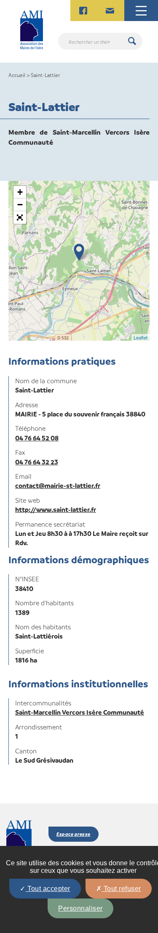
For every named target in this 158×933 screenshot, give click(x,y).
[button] (19, 217)
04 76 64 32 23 (36, 462)
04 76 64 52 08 (37, 438)
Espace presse (73, 834)
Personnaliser (80, 908)
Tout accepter (48, 888)
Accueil (16, 75)
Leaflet (140, 337)
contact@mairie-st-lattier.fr (57, 485)
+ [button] (20, 192)
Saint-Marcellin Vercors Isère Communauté (79, 712)
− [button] (20, 204)
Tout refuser (121, 888)
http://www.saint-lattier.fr (55, 509)
